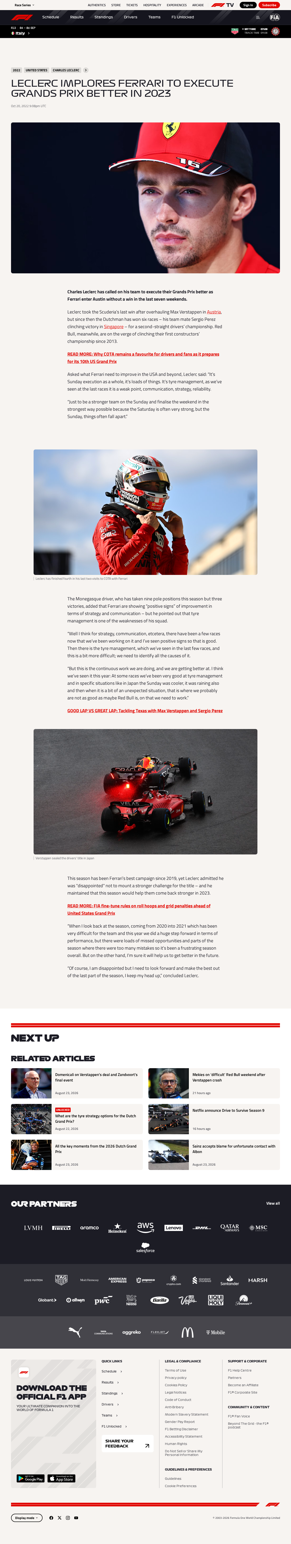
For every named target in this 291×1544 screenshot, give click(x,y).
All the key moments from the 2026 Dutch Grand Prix (95, 1149)
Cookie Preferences (180, 1486)
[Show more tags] (86, 70)
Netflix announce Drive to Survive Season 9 (229, 1110)
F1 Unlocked (183, 17)
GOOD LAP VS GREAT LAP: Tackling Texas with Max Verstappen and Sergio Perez (145, 710)
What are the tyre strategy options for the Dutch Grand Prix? (95, 1118)
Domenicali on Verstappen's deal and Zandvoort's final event (96, 1077)
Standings (104, 17)
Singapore (114, 326)
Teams (154, 17)
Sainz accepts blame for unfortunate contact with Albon (234, 1149)
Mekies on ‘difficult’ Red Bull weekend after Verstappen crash (229, 1077)
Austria (214, 311)
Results (77, 17)
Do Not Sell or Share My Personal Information (183, 1453)
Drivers (130, 17)
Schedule (50, 17)
